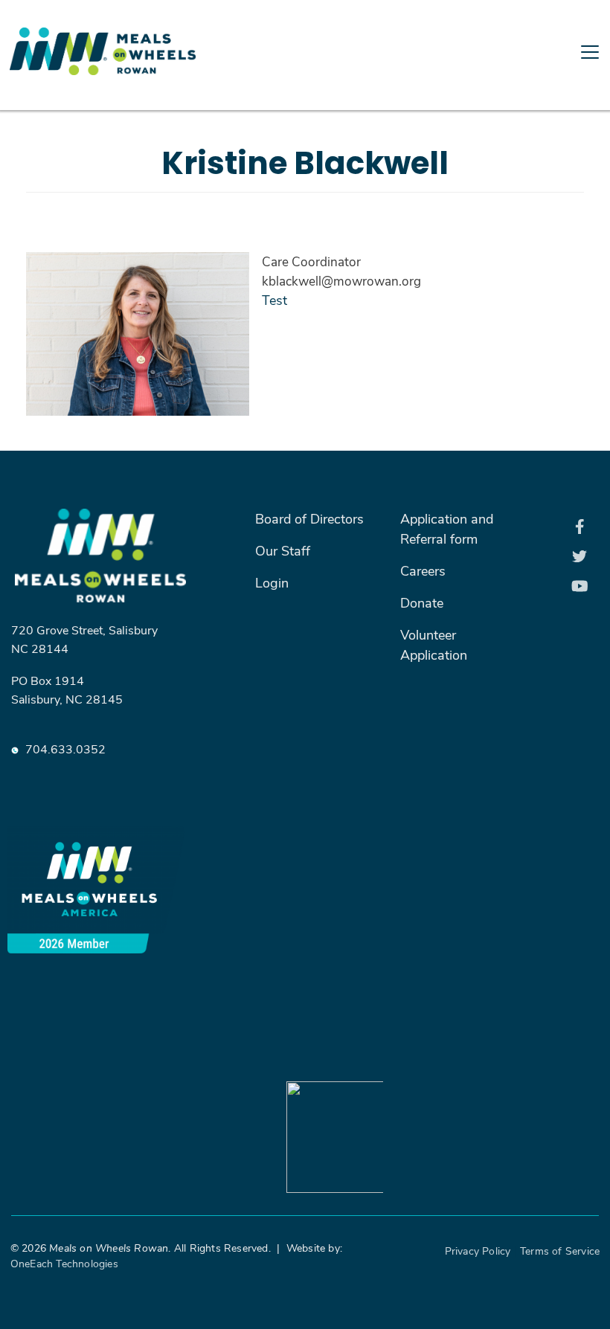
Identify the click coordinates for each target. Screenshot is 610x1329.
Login (272, 582)
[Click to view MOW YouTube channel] (579, 586)
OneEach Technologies (64, 1263)
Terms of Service (560, 1250)
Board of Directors (309, 518)
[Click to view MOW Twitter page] (579, 556)
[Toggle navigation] (305, 106)
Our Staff (282, 550)
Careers (423, 570)
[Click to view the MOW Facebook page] (579, 526)
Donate (421, 602)
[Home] (168, 9)
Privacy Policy (478, 1250)
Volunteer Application (433, 644)
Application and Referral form (446, 528)
